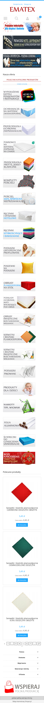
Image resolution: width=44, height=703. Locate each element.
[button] (5, 18)
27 (39, 643)
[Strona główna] (22, 9)
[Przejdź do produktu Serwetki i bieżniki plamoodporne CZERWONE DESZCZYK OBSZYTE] (22, 492)
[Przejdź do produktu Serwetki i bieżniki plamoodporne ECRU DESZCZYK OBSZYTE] (22, 602)
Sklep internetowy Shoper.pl (22, 701)
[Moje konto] (27, 18)
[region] (22, 27)
